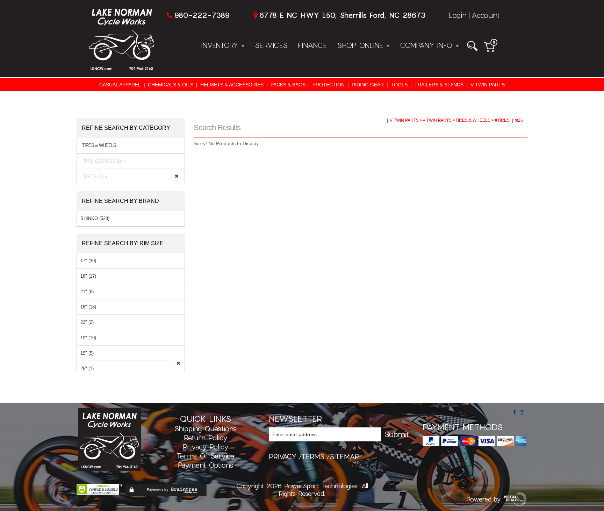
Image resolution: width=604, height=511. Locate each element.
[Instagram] (522, 412)
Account (485, 14)
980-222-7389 (202, 14)
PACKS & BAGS (288, 84)
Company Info (427, 45)
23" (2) (87, 322)
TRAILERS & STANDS (439, 84)
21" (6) (87, 291)
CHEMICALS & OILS (170, 84)
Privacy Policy (205, 446)
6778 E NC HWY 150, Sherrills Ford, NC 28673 (342, 14)
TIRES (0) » (93, 176)
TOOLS (399, 84)
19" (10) (88, 337)
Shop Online (361, 45)
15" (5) (87, 353)
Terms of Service (205, 456)
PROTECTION (328, 84)
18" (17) (88, 276)
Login (458, 14)
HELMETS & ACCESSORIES (232, 84)
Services (271, 45)
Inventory (221, 45)
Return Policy (205, 437)
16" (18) (88, 307)
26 (521, 120)
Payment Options (205, 465)
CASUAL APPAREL (120, 84)
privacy (282, 456)
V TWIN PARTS (487, 84)
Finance (312, 45)
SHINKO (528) (94, 218)
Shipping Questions (205, 428)
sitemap (344, 456)
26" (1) (87, 368)
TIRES (504, 120)
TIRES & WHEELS (473, 120)
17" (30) (88, 260)
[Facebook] (514, 412)
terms (313, 456)
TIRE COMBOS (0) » (103, 161)
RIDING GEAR (368, 84)
